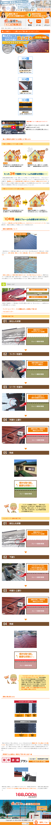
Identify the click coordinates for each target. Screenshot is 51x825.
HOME (2, 28)
